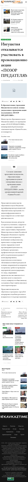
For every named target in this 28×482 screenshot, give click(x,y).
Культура (21, 429)
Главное (5, 327)
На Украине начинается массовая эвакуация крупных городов (17, 21)
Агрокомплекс (9, 431)
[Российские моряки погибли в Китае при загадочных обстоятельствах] (4, 156)
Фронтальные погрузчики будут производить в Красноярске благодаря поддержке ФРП (17, 12)
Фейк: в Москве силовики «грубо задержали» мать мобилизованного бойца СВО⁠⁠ (22, 315)
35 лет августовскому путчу (16, 139)
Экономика (13, 437)
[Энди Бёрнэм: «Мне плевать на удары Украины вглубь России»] (23, 399)
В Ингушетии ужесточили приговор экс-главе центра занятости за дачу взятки (17, 30)
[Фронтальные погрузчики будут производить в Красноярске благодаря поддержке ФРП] (7, 11)
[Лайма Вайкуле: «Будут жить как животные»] (20, 349)
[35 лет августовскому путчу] (4, 141)
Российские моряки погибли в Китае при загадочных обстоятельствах (16, 156)
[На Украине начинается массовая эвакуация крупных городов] (7, 21)
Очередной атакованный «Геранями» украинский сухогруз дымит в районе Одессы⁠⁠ (17, 147)
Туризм (22, 434)
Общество (8, 39)
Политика (12, 426)
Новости (3, 39)
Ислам (14, 429)
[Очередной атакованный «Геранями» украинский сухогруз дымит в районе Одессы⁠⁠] (4, 147)
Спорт (15, 434)
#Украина (17, 327)
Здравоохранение (6, 434)
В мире (18, 431)
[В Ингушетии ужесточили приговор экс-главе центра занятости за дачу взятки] (7, 29)
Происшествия (6, 429)
